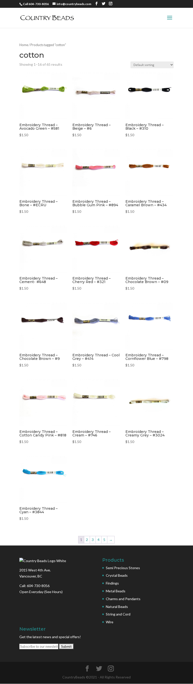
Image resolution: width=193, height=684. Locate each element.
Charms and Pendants (123, 599)
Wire (109, 622)
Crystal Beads (117, 575)
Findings (112, 583)
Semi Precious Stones (123, 568)
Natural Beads (117, 606)
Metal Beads (115, 591)
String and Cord (118, 614)
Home (23, 45)
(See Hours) (53, 592)
